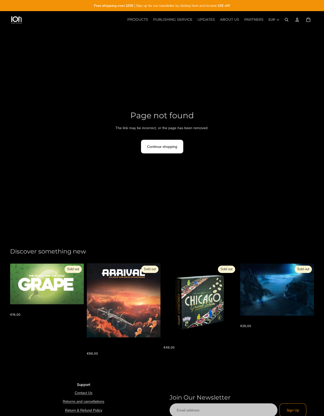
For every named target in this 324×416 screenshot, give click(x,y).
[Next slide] (229, 300)
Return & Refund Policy (83, 410)
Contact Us (83, 393)
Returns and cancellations (83, 401)
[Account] (297, 19)
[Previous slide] (171, 300)
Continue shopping (162, 147)
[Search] (286, 19)
